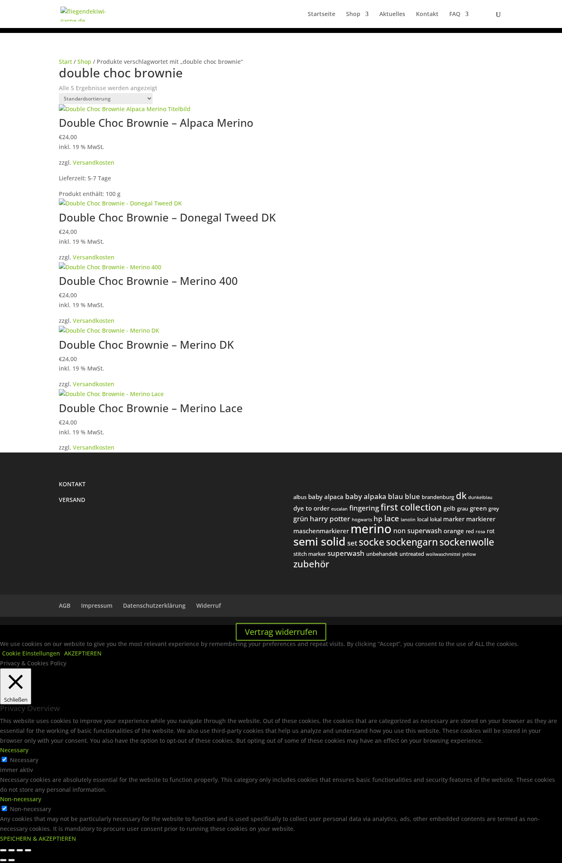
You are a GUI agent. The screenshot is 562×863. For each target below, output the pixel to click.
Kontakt (427, 14)
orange (454, 531)
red (470, 531)
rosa (480, 531)
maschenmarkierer (321, 531)
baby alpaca (326, 496)
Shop (353, 14)
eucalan (339, 509)
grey (493, 508)
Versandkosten (93, 162)
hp (378, 518)
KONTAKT (72, 484)
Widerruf (208, 605)
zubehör (311, 564)
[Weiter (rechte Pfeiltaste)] (11, 860)
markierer (480, 519)
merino (371, 528)
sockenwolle (466, 541)
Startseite (321, 14)
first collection (411, 507)
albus (300, 497)
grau (462, 508)
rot (491, 531)
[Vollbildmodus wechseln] (11, 850)
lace (391, 518)
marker (453, 519)
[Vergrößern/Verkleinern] (3, 850)
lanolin (408, 519)
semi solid (319, 541)
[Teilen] (19, 850)
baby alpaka (365, 496)
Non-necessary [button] (20, 799)
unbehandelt (382, 553)
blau (395, 496)
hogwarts (362, 519)
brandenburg (438, 497)
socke (371, 541)
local (422, 519)
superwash (346, 553)
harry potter (330, 518)
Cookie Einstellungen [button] (31, 653)
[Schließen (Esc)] (28, 850)
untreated (411, 553)
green (478, 508)
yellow (469, 554)
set (352, 543)
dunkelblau (480, 497)
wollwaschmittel (443, 554)
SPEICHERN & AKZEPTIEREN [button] (38, 838)
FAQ (454, 14)
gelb (449, 508)
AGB (64, 605)
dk (461, 495)
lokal (435, 519)
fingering (364, 508)
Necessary (24, 760)
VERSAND (72, 500)
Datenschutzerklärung (154, 605)
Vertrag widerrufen (281, 631)
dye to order (311, 508)
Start (65, 61)
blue (412, 496)
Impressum (96, 605)
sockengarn (412, 541)
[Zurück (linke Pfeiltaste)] (3, 860)
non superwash (417, 530)
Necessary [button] (14, 750)
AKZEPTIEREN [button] (83, 653)
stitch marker (309, 553)
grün (300, 518)
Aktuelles (392, 14)
